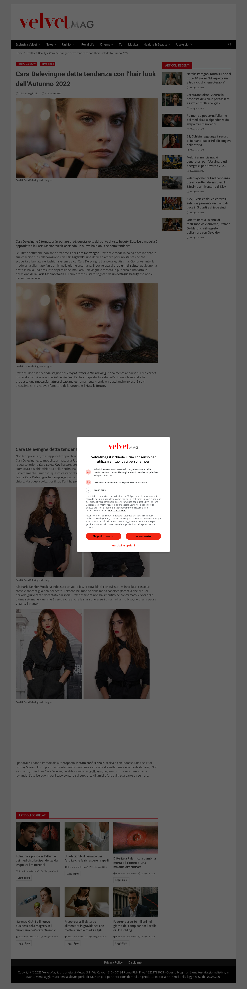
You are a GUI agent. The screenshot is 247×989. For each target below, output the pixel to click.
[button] (123, 490)
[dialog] (123, 494)
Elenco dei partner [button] (117, 510)
